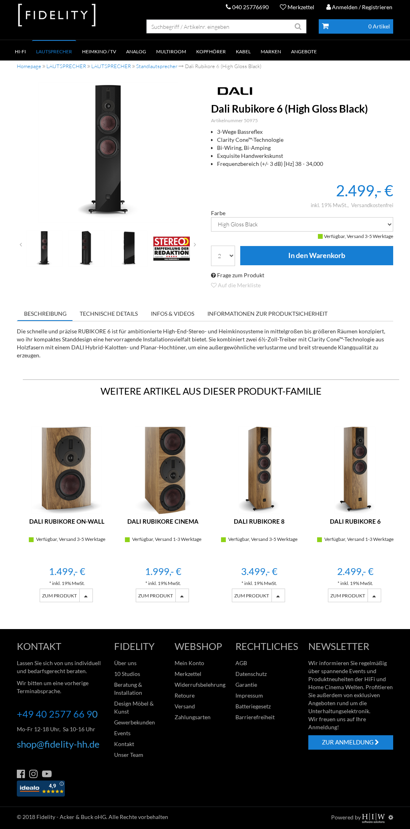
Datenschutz (251, 673)
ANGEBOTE (304, 51)
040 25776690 (250, 7)
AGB (241, 663)
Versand (185, 706)
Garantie (246, 684)
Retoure (185, 695)
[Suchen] (298, 26)
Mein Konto (189, 663)
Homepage (29, 66)
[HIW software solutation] (374, 817)
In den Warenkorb (316, 255)
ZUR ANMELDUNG (348, 742)
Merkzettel (300, 7)
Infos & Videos (172, 313)
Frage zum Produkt (240, 275)
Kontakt (124, 743)
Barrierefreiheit (255, 717)
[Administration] (390, 817)
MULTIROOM (171, 51)
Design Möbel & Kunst (134, 707)
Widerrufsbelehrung (200, 684)
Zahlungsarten (193, 717)
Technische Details (109, 313)
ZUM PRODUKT (59, 596)
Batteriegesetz (253, 706)
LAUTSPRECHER (54, 51)
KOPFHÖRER (211, 51)
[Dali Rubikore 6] (108, 152)
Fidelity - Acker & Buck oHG (71, 816)
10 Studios (127, 673)
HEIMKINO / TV (99, 51)
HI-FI (20, 51)
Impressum (249, 695)
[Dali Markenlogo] (302, 91)
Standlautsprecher (156, 66)
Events (122, 733)
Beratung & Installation (128, 688)
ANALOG (136, 51)
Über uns (125, 663)
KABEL (243, 51)
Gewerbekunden (134, 722)
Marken (271, 51)
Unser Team (128, 754)
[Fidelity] (57, 15)
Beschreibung (45, 313)
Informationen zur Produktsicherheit (267, 313)
